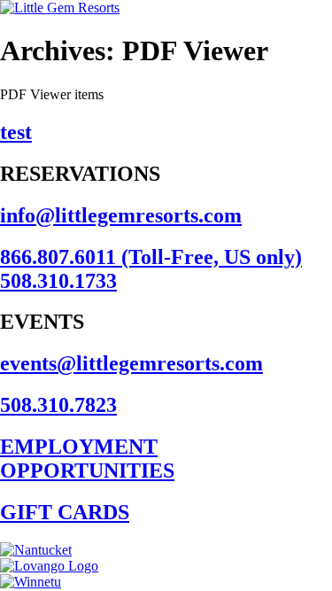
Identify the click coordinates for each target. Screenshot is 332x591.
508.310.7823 (58, 404)
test (16, 132)
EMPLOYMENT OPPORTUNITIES (87, 458)
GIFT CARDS (64, 512)
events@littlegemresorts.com (131, 363)
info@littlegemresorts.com (121, 215)
